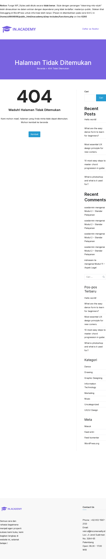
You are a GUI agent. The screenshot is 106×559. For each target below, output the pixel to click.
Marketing (89, 393)
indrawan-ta (90, 260)
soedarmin (89, 207)
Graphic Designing (93, 378)
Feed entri (89, 432)
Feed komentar (91, 437)
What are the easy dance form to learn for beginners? (94, 132)
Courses (51, 25)
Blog (61, 25)
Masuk (87, 426)
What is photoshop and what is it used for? (93, 181)
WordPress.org (91, 443)
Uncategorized (91, 404)
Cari (86, 91)
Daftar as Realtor (90, 29)
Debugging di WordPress (12, 13)
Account (73, 33)
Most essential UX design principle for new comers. (93, 148)
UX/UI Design (91, 410)
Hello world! (90, 119)
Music (87, 398)
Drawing (88, 372)
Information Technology (90, 385)
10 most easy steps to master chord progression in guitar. (95, 164)
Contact (71, 25)
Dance (87, 366)
